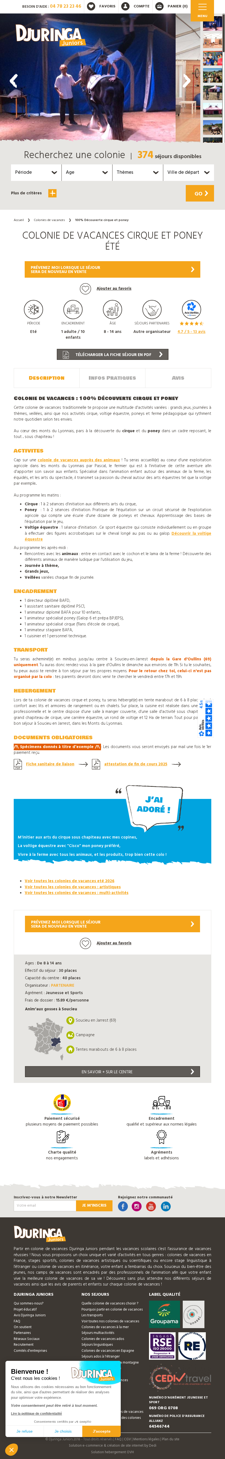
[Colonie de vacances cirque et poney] (88, 79)
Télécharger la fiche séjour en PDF (112, 355)
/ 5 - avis (192, 332)
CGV (127, 1439)
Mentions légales (146, 1439)
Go (199, 194)
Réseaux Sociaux (27, 1339)
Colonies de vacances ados (102, 1339)
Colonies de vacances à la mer (105, 1327)
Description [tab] (46, 378)
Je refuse (24, 1431)
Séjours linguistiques (97, 1345)
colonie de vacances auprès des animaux (79, 460)
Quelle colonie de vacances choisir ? (109, 1303)
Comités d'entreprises (30, 1351)
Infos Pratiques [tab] (112, 378)
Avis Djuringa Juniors (30, 1315)
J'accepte (102, 1431)
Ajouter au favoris (114, 288)
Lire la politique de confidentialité (36, 1414)
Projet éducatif (25, 1309)
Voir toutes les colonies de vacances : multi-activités (76, 893)
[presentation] (14, 81)
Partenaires (22, 1333)
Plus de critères (27, 193)
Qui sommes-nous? (28, 1303)
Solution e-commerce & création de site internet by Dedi (112, 1446)
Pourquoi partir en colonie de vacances (112, 1309)
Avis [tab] (178, 378)
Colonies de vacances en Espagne (107, 1351)
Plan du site (170, 1439)
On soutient (23, 1327)
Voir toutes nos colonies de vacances (110, 1321)
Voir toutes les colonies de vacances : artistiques (73, 887)
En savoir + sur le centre (107, 1072)
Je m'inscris (94, 1205)
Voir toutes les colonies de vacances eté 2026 (69, 881)
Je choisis (63, 1431)
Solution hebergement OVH (112, 1452)
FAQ (17, 1321)
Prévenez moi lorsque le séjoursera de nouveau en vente (65, 269)
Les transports (92, 1315)
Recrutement (23, 1345)
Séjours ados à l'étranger (100, 1356)
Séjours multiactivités (97, 1333)
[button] (212, 23)
